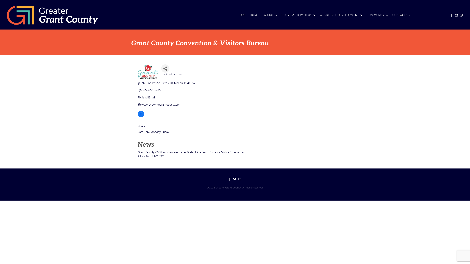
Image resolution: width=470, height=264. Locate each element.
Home (254, 15)
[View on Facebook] (141, 116)
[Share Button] (165, 68)
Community (375, 15)
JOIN (242, 15)
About (269, 15)
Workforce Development (339, 15)
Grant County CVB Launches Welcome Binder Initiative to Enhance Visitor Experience (191, 152)
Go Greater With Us (296, 15)
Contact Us (401, 15)
